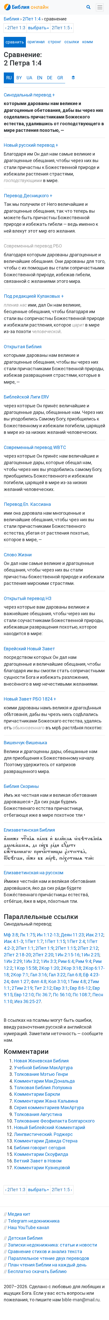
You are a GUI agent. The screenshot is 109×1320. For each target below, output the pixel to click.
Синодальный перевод (27, 94)
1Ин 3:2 (31, 961)
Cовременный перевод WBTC (35, 447)
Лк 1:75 (27, 934)
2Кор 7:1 (19, 974)
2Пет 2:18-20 (17, 954)
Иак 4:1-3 (13, 941)
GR (60, 77)
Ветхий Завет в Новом (38, 1160)
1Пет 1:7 (34, 941)
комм (87, 41)
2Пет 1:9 (44, 948)
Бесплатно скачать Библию (37, 1271)
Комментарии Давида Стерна (46, 1140)
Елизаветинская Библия (29, 830)
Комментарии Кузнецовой (42, 1167)
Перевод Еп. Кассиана (27, 504)
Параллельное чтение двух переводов (48, 1258)
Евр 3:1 (60, 988)
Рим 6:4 (66, 961)
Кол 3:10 (57, 981)
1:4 (32, 18)
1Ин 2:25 (90, 954)
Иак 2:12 (94, 934)
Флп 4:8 (38, 981)
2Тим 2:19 (22, 988)
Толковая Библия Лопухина (43, 1087)
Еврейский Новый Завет (29, 648)
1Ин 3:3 (48, 961)
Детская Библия (25, 1238)
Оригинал (36, 41)
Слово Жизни (18, 554)
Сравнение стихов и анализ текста (45, 1251)
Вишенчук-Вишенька (25, 742)
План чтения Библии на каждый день (47, 1264)
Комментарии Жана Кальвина (46, 1101)
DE (49, 77)
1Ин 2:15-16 (67, 954)
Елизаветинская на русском (33, 872)
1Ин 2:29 (13, 961)
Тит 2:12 (43, 988)
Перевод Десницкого (26, 195)
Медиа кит (19, 1214)
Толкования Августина (38, 1114)
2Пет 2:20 (43, 954)
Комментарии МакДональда (44, 1081)
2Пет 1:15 (65, 948)
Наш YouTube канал (28, 1227)
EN (39, 77)
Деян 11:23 (72, 934)
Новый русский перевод (29, 145)
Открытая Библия (23, 346)
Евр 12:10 (24, 994)
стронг (54, 41)
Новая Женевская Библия (41, 1060)
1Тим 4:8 (77, 981)
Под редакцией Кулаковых (32, 296)
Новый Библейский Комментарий (49, 1127)
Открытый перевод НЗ (27, 598)
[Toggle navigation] (100, 7)
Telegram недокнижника (34, 1221)
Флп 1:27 (20, 981)
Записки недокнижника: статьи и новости (52, 1245)
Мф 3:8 (11, 934)
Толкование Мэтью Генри (41, 1074)
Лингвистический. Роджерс (43, 1134)
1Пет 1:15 (55, 941)
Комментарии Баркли (37, 1094)
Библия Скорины (21, 786)
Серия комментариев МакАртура (49, 1107)
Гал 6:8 (74, 974)
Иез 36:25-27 (27, 1001)
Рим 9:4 (83, 961)
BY (19, 77)
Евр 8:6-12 (80, 988)
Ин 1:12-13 (48, 934)
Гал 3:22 (57, 974)
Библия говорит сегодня (39, 1147)
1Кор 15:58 (25, 968)
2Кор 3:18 (71, 968)
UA (29, 77)
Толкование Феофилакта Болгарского (54, 1121)
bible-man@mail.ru (81, 1299)
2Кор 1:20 (49, 968)
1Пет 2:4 (76, 941)
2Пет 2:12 (88, 948)
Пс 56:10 (62, 994)
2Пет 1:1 (25, 948)
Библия (11, 18)
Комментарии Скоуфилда (41, 1154)
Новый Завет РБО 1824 (28, 699)
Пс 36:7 (43, 994)
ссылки (71, 41)
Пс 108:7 (81, 994)
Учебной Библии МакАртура (43, 1067)
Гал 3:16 (38, 974)
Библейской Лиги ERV (26, 397)
